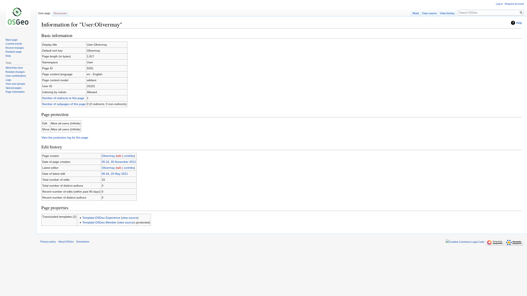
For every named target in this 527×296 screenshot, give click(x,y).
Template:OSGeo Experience (101, 217)
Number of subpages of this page (64, 104)
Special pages (14, 88)
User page (44, 13)
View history (447, 13)
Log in (499, 3)
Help (519, 22)
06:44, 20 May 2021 (115, 173)
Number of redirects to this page (63, 98)
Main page (11, 39)
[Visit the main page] (18, 16)
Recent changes (15, 47)
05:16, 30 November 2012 (119, 161)
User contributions (16, 75)
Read (416, 13)
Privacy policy (48, 241)
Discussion (60, 13)
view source (130, 217)
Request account (514, 3)
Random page (14, 51)
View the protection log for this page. (65, 137)
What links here (14, 67)
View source (429, 13)
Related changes (15, 72)
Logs (8, 80)
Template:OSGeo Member (99, 222)
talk (119, 155)
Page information (15, 91)
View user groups (15, 83)
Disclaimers (82, 241)
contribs (129, 155)
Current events (14, 43)
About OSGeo (66, 241)
